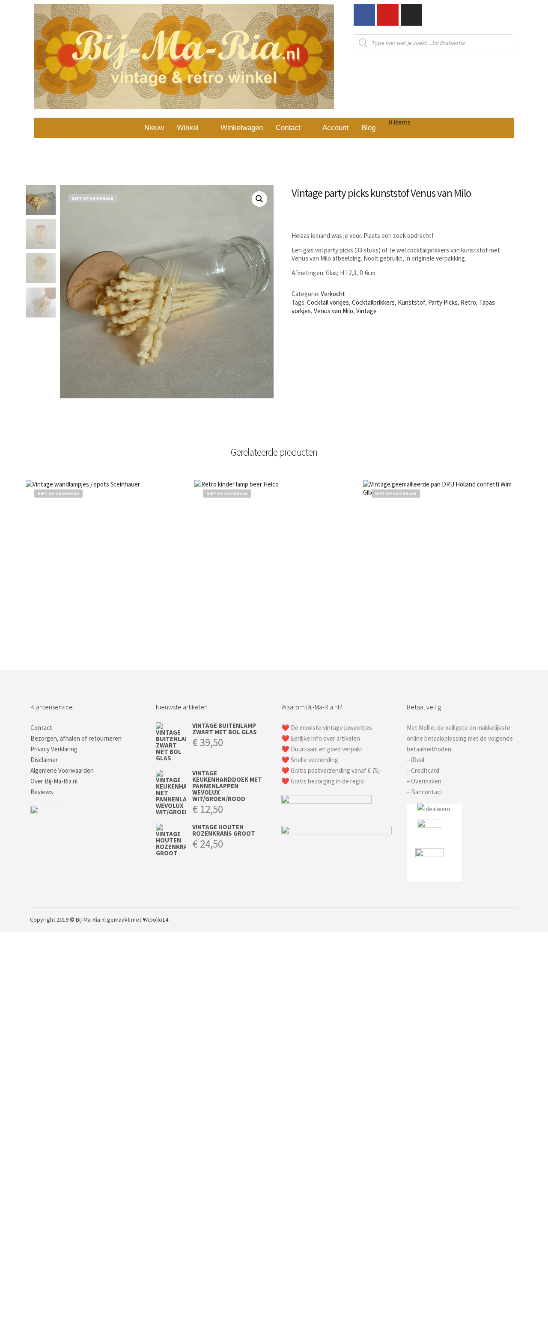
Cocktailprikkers (373, 302)
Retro (468, 302)
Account (335, 128)
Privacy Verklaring (53, 749)
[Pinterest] (486, 919)
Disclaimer (44, 760)
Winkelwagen (241, 128)
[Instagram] (411, 15)
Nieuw (154, 128)
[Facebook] (364, 15)
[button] (192, 128)
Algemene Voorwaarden (62, 770)
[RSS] (499, 919)
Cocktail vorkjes (328, 302)
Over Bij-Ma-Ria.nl (53, 781)
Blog (368, 128)
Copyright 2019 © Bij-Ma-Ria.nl (68, 919)
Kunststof (411, 302)
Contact (288, 128)
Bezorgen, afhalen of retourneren (76, 738)
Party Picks (443, 302)
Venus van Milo (333, 311)
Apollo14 (157, 919)
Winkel (188, 128)
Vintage (366, 311)
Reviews (41, 792)
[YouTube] (512, 919)
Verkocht (333, 294)
